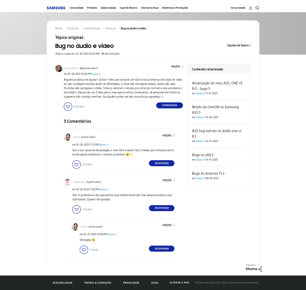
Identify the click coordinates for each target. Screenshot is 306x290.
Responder (162, 163)
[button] (177, 66)
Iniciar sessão (238, 7)
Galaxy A (95, 74)
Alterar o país (179, 282)
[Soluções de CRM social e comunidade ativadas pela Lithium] (254, 268)
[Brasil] (56, 8)
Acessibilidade (62, 282)
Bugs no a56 (201, 155)
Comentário (169, 105)
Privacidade (131, 282)
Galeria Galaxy (108, 7)
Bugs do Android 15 (207, 173)
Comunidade (76, 7)
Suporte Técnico (128, 7)
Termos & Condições (98, 282)
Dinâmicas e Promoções (175, 7)
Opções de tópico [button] (238, 45)
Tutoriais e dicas (149, 7)
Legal (155, 282)
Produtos (92, 7)
